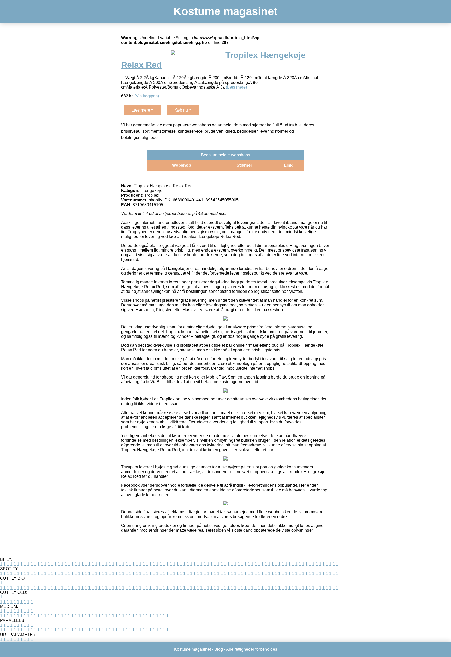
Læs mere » (142, 110)
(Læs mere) (236, 87)
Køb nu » (182, 110)
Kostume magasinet (225, 11)
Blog (218, 649)
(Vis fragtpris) (146, 96)
